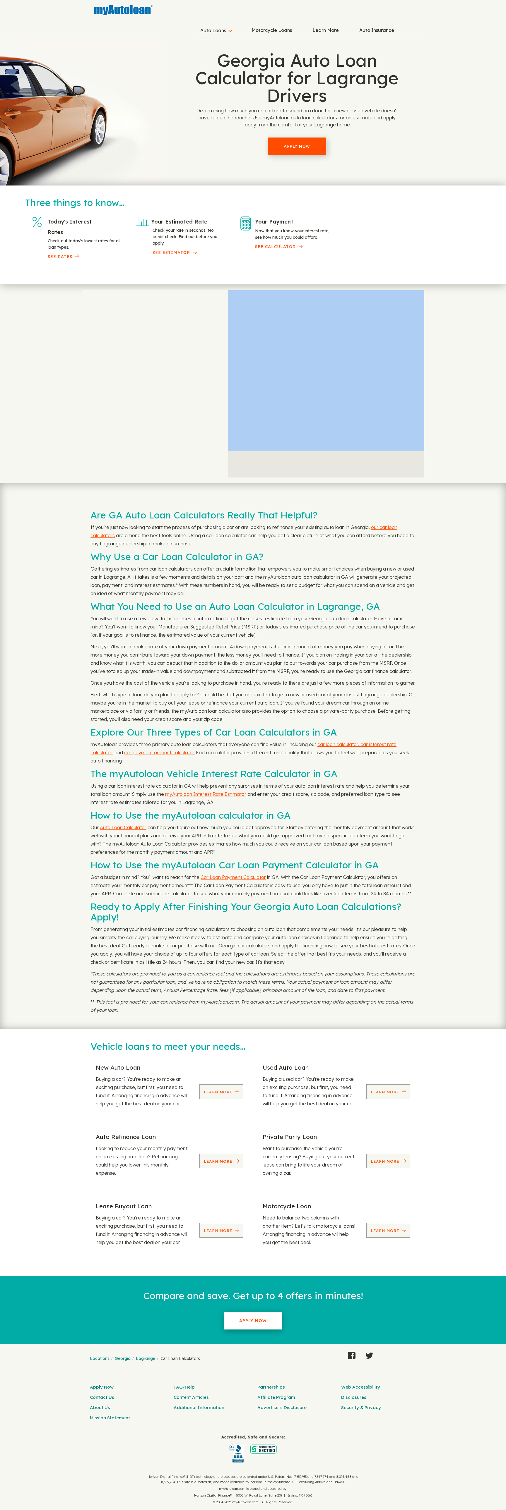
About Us (100, 1407)
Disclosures (353, 1397)
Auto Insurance (376, 30)
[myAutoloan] (253, 1449)
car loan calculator (337, 744)
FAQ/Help (184, 1387)
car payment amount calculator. (159, 752)
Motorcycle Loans (272, 30)
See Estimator (171, 252)
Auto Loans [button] (213, 30)
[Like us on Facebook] (351, 1354)
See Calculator (275, 246)
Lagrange (145, 1358)
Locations (100, 1358)
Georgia (123, 1358)
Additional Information (199, 1407)
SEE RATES (60, 256)
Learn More (325, 30)
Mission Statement (110, 1417)
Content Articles (191, 1397)
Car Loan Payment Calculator (233, 877)
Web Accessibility (360, 1387)
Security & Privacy (361, 1407)
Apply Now (297, 146)
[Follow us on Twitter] (369, 1354)
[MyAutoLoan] (123, 10)
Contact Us (102, 1397)
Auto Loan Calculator (123, 827)
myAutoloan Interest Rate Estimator (205, 794)
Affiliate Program (276, 1397)
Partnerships (271, 1387)
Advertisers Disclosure (282, 1407)
